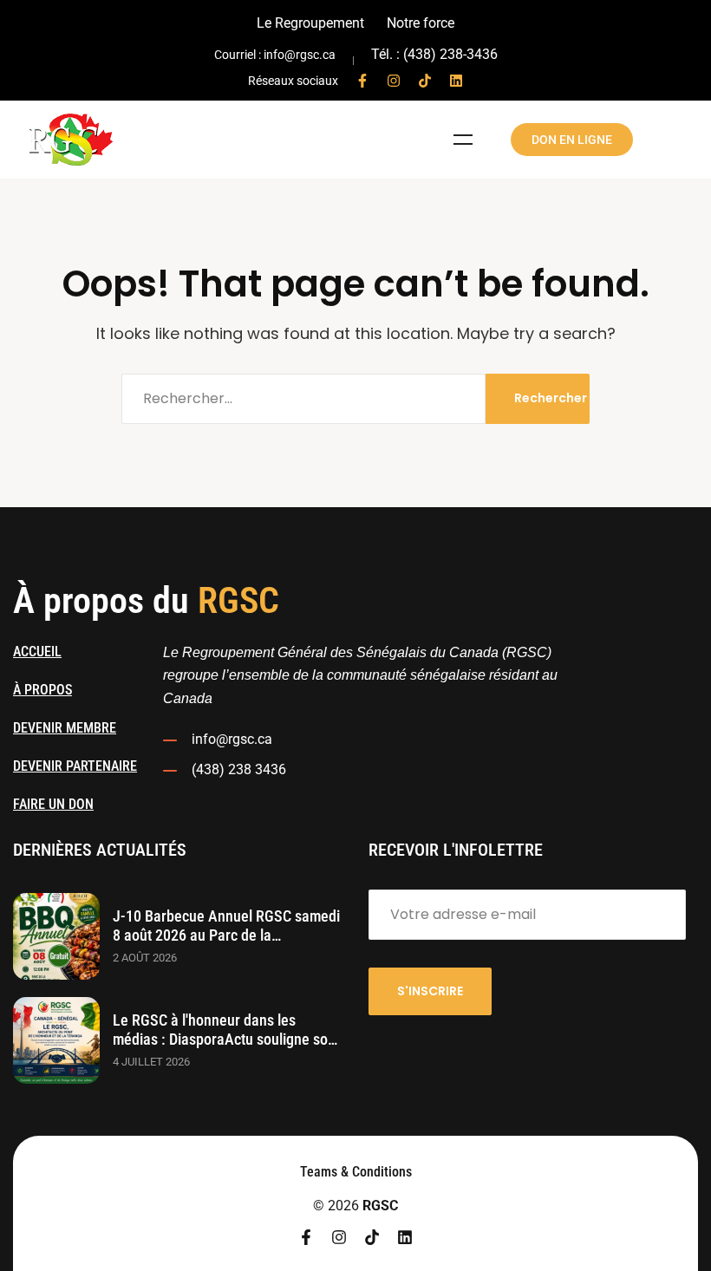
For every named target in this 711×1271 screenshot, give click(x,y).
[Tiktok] (425, 81)
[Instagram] (394, 81)
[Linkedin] (456, 81)
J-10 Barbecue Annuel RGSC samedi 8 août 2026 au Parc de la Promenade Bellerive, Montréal (226, 935)
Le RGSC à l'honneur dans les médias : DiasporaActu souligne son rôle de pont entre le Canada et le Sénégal (224, 1049)
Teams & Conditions (356, 1171)
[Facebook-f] (362, 81)
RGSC (380, 1205)
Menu (463, 139)
